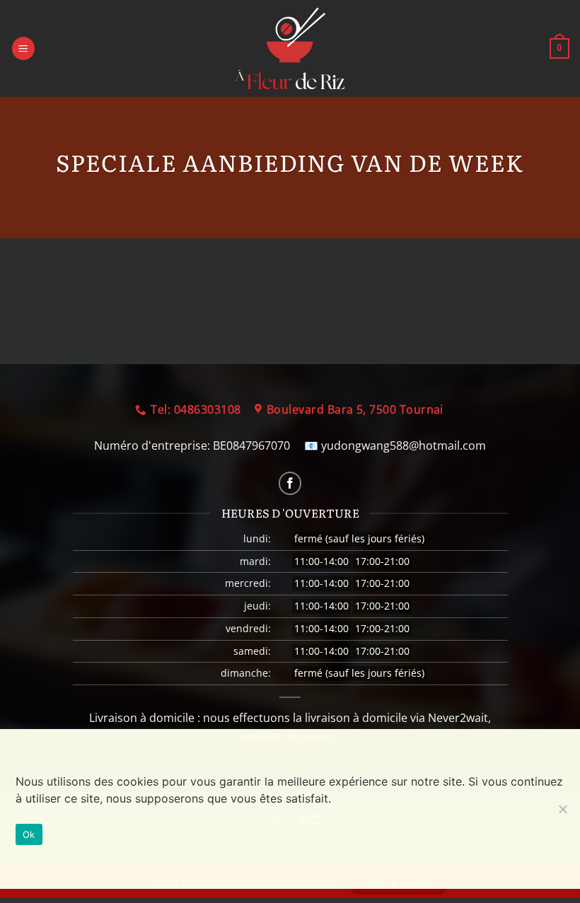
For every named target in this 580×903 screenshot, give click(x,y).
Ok (29, 834)
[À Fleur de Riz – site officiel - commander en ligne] (290, 48)
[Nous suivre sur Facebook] (290, 483)
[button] (23, 48)
